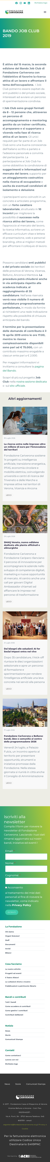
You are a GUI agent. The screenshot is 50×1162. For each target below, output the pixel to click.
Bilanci (8, 953)
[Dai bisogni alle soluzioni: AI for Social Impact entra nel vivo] (25, 625)
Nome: (10, 863)
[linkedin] (29, 3)
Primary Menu (45, 12)
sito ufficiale (17, 385)
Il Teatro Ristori (12, 977)
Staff (7, 940)
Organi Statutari (12, 936)
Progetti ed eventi (13, 973)
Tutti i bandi (10, 1002)
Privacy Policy (21, 905)
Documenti (10, 944)
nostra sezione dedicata (31, 381)
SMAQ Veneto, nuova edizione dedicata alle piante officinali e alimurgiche (22, 545)
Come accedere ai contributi (18, 1006)
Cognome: (12, 875)
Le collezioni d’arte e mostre (17, 982)
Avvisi (8, 949)
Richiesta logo (40, 3)
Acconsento (15, 887)
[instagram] (20, 3)
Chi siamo (9, 932)
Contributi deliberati (14, 1015)
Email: (10, 851)
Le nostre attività (13, 969)
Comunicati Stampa (14, 1039)
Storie (8, 1035)
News (7, 1031)
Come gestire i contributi (16, 1011)
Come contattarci (13, 1055)
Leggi (9, 495)
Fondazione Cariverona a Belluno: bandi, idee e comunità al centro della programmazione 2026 (23, 739)
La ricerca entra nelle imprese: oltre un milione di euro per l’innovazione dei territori (25, 447)
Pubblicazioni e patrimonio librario (20, 986)
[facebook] (16, 3)
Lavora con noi (11, 1060)
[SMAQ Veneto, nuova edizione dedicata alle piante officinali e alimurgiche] (25, 519)
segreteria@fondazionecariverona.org (20, 1125)
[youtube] (25, 3)
